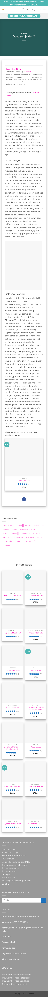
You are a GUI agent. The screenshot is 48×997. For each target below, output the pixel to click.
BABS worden (9, 849)
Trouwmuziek (8, 877)
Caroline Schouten (12, 786)
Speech (6, 537)
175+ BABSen (8, 859)
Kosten (15, 529)
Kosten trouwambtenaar (14, 855)
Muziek (5, 533)
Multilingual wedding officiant (16, 881)
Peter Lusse (36, 747)
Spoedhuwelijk (17, 537)
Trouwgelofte (30, 541)
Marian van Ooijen (36, 824)
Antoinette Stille (36, 633)
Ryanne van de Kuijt (12, 824)
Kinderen (6, 529)
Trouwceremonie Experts (14, 865)
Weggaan (6, 545)
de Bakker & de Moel (12, 595)
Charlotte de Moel (12, 670)
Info (22, 9)
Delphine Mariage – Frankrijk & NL (12, 748)
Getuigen (6, 874)
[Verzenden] (43, 900)
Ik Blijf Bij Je (28, 72)
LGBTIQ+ (6, 884)
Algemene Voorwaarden (14, 953)
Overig (24, 33)
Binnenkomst (8, 525)
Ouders (14, 533)
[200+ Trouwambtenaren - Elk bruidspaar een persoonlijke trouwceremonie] (8, 9)
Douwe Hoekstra (36, 595)
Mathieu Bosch (14, 69)
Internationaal (39, 525)
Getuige (27, 525)
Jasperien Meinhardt (12, 633)
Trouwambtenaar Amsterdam (16, 974)
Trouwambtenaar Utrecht (14, 984)
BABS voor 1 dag (10, 852)
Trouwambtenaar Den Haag (15, 981)
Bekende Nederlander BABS (16, 862)
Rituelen (36, 533)
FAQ (27, 10)
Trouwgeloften (9, 871)
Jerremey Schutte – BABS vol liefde (35, 708)
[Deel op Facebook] (24, 499)
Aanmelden (41, 10)
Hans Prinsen (35, 670)
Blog (33, 10)
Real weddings (25, 533)
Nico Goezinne (12, 708)
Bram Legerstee (36, 786)
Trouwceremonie (10, 868)
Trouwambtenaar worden (13, 541)
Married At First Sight (28, 529)
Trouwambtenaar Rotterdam (16, 978)
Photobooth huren (11, 959)
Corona (19, 525)
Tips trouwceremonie (33, 537)
